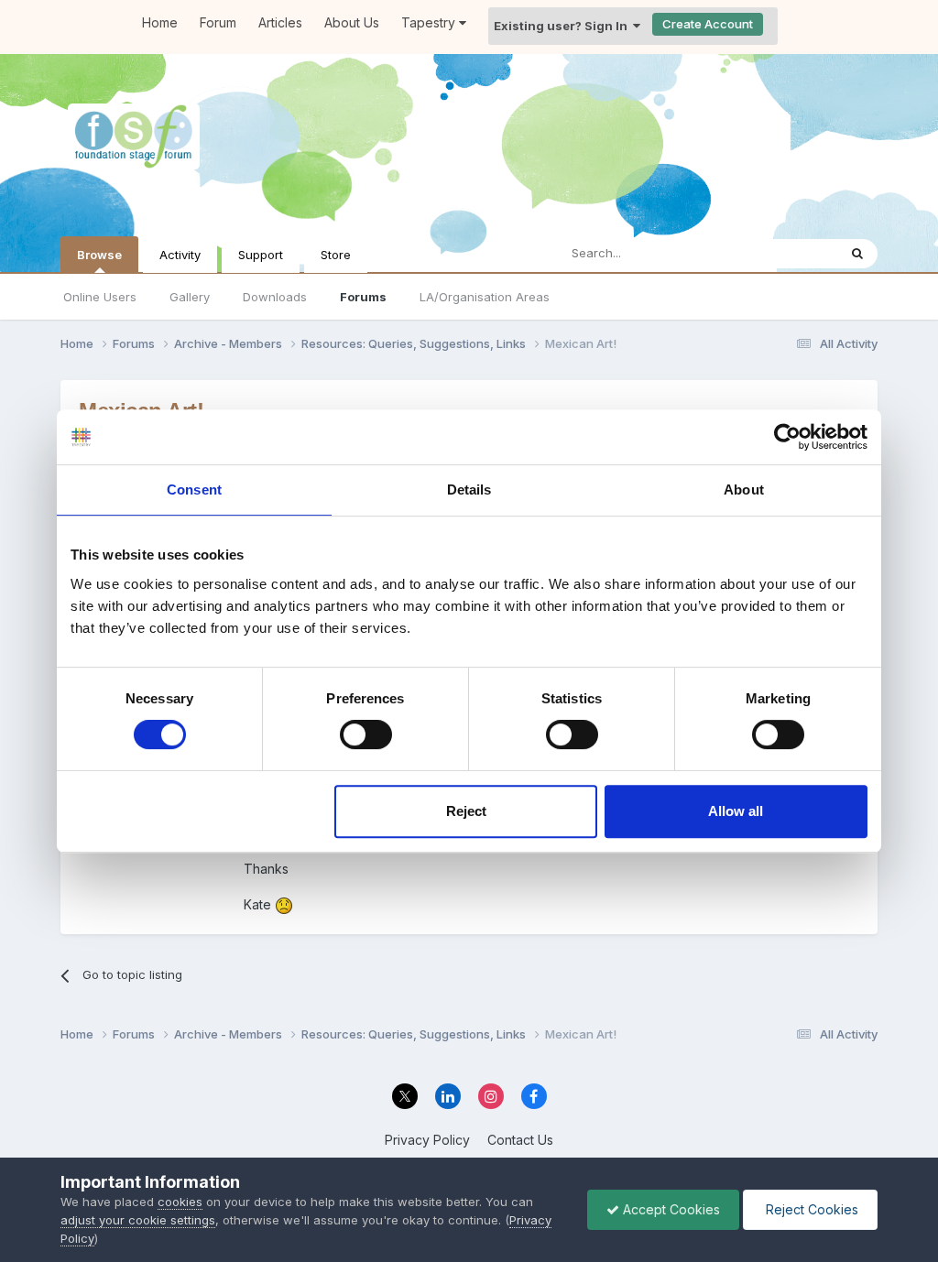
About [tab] (744, 489)
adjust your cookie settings (137, 1220)
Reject (466, 811)
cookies (180, 1201)
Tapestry (430, 22)
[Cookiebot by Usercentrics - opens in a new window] (787, 437)
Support (260, 254)
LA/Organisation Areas (485, 296)
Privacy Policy (427, 1140)
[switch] (366, 734)
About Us (351, 22)
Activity (180, 254)
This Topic (784, 253)
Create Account (707, 23)
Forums (363, 296)
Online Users (99, 296)
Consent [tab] (194, 489)
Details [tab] (469, 489)
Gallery (189, 296)
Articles (280, 22)
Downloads (275, 296)
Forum (218, 22)
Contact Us (520, 1140)
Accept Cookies (669, 1209)
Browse (99, 254)
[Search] (857, 253)
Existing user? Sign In (563, 25)
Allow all (735, 811)
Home (160, 22)
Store (336, 254)
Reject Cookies (810, 1209)
